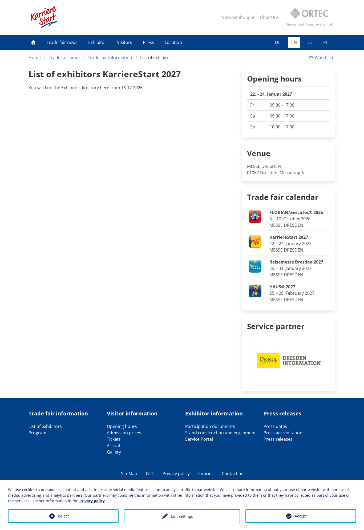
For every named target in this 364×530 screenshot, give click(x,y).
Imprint (205, 473)
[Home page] (33, 42)
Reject (63, 516)
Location (173, 42)
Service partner (276, 326)
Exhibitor (97, 42)
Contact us (232, 473)
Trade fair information (110, 57)
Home (35, 57)
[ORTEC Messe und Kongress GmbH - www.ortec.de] (309, 17)
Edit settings (182, 516)
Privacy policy (176, 473)
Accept (301, 516)
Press (148, 42)
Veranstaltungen (239, 17)
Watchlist (323, 57)
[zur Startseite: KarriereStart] (44, 17)
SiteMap (129, 473)
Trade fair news (62, 42)
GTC (150, 473)
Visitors (124, 42)
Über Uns (269, 17)
